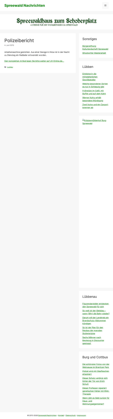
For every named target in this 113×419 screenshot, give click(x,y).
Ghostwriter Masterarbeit (94, 53)
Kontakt (61, 415)
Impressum (81, 415)
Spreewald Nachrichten (24, 5)
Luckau (10, 67)
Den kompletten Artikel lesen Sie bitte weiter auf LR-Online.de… (34, 61)
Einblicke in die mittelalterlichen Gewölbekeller (89, 77)
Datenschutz (70, 415)
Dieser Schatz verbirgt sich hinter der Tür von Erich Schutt (95, 381)
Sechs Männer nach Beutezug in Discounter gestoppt (93, 340)
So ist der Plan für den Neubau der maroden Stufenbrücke (92, 330)
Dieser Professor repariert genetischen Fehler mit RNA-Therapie (95, 391)
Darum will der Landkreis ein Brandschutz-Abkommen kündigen (95, 320)
